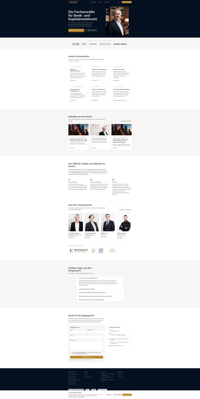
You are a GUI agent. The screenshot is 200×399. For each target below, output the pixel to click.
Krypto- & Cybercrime (72, 376)
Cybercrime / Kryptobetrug (99, 69)
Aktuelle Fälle (106, 2)
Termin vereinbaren (127, 2)
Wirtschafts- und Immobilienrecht (75, 90)
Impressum (120, 374)
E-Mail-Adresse (90, 329)
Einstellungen (108, 394)
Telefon (71, 335)
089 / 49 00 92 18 (92, 30)
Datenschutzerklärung (80, 352)
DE (118, 2)
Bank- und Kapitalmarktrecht (75, 70)
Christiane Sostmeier (90, 233)
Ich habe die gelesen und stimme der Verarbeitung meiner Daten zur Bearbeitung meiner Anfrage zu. (86, 353)
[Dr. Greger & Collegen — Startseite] (73, 2)
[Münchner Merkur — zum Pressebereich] (97, 44)
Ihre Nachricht (73, 340)
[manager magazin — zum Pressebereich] (112, 44)
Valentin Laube (121, 233)
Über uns (100, 2)
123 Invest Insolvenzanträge (98, 139)
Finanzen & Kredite (71, 381)
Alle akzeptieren (127, 394)
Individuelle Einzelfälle (72, 383)
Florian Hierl (104, 233)
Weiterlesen (72, 147)
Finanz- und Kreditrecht (98, 89)
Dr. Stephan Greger (73, 233)
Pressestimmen (88, 376)
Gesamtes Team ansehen (125, 209)
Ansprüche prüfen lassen (76, 30)
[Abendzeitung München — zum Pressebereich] (85, 44)
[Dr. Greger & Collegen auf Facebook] (102, 382)
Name (71, 329)
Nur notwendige (117, 394)
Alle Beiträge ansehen (126, 121)
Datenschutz (120, 376)
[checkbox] (70, 352)
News (86, 378)
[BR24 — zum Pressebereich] (76, 44)
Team (86, 374)
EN (120, 2)
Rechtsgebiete (93, 2)
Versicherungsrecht (118, 69)
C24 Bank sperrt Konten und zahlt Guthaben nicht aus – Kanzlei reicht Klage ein (120, 140)
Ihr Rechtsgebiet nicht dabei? (121, 89)
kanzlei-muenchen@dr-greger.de (118, 334)
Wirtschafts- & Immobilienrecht (74, 380)
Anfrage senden (87, 357)
